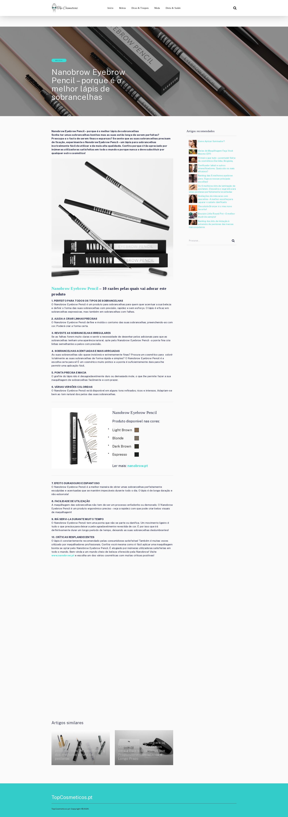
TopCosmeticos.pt (72, 797)
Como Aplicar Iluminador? (211, 141)
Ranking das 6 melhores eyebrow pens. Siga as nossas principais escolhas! (215, 178)
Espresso (119, 454)
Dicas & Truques (140, 8)
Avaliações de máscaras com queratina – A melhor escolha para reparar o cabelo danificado (215, 199)
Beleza (122, 8)
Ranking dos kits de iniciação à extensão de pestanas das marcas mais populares (211, 224)
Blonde (118, 438)
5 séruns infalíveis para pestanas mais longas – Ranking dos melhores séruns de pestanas (80, 753)
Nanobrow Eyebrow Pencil (75, 288)
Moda (157, 8)
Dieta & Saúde (173, 8)
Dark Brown (121, 446)
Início (111, 8)
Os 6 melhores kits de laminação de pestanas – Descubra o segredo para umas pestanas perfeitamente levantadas (212, 189)
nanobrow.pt (138, 466)
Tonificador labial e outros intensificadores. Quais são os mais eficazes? (216, 168)
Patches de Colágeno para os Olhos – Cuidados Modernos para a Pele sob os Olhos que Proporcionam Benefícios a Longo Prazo (141, 751)
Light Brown (122, 430)
